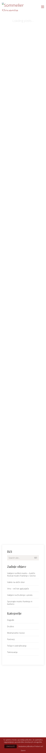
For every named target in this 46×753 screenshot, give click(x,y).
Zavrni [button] (23, 750)
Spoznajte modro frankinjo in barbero (19, 602)
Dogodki (10, 620)
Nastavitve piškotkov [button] (26, 746)
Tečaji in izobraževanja (16, 645)
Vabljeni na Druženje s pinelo (19, 595)
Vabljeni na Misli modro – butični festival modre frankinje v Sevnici (21, 574)
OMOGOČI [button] (10, 746)
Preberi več (38, 746)
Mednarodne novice (16, 633)
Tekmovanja (12, 652)
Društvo (10, 626)
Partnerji (11, 639)
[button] (42, 7)
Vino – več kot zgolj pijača (18, 588)
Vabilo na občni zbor (16, 582)
